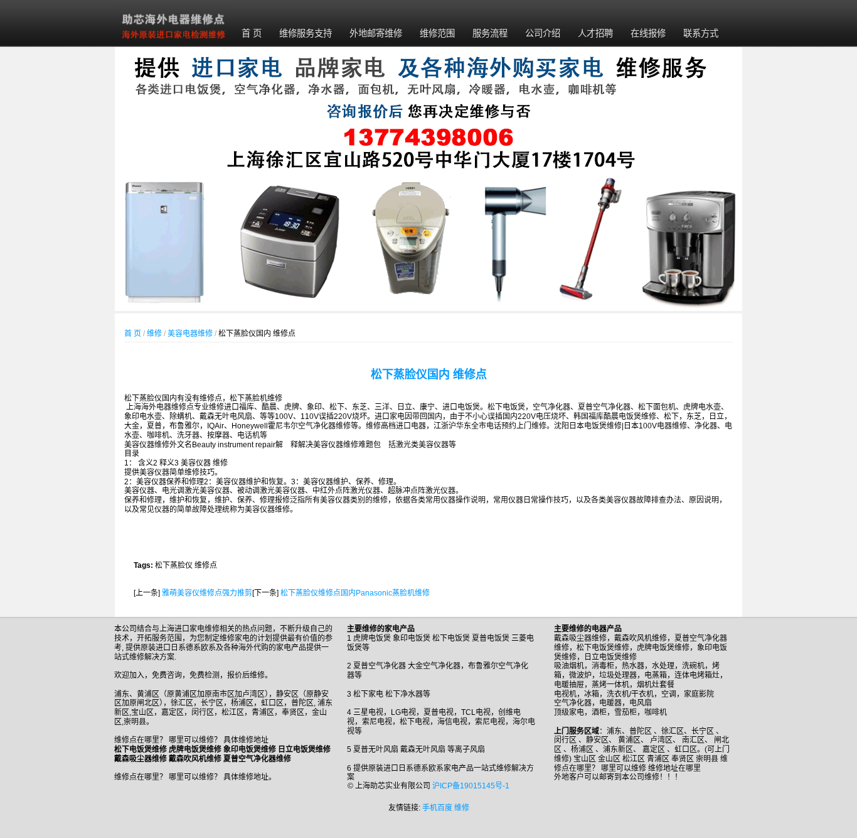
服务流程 (490, 33)
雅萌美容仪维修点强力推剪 (207, 593)
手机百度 (437, 807)
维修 (154, 333)
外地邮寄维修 (375, 33)
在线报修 (648, 33)
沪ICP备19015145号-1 (470, 785)
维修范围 (437, 33)
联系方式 (700, 33)
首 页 (252, 33)
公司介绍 (542, 33)
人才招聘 (595, 33)
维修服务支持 (305, 33)
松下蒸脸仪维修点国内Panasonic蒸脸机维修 (355, 593)
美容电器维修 (190, 333)
